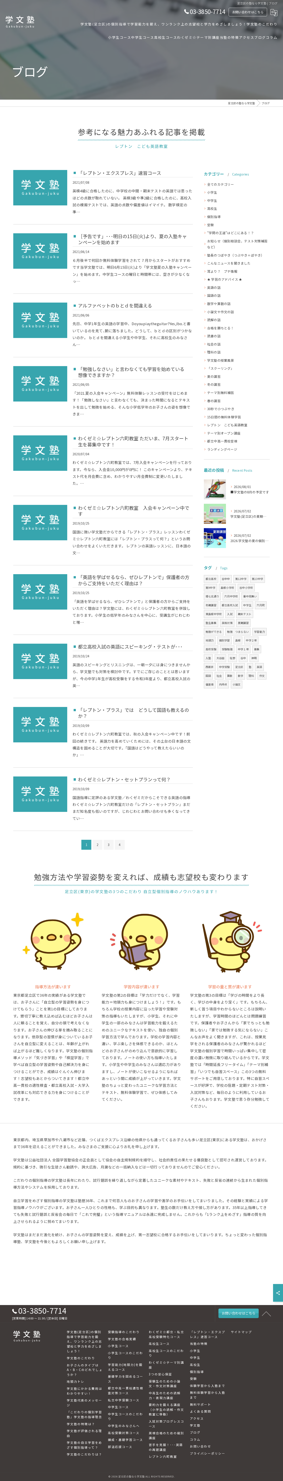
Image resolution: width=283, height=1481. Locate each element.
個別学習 (224, 640)
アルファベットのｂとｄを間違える (115, 305)
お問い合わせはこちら (248, 12)
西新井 (210, 667)
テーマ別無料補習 (220, 392)
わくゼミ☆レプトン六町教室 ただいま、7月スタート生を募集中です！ (133, 441)
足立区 (239, 667)
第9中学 (210, 587)
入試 (229, 614)
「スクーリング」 (220, 368)
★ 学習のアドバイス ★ (224, 279)
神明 (254, 658)
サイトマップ (241, 1332)
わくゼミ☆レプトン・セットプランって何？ (124, 779)
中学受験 (224, 667)
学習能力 (259, 631)
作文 (262, 676)
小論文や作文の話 (220, 311)
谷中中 (226, 579)
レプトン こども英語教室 (227, 425)
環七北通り (212, 596)
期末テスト (244, 614)
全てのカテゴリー (220, 184)
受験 (210, 224)
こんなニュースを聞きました (229, 263)
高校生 (212, 208)
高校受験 (211, 649)
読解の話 (214, 319)
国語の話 (214, 295)
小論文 (237, 684)
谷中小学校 (246, 587)
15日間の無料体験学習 (224, 417)
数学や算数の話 (219, 303)
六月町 (261, 605)
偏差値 (210, 684)
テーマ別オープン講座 (224, 433)
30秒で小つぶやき (220, 408)
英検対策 (227, 623)
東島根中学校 (214, 614)
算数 (229, 676)
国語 (208, 676)
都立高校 (211, 579)
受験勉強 (227, 649)
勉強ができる (214, 631)
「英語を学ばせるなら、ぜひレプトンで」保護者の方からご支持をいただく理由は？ (133, 580)
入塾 (208, 658)
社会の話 (214, 344)
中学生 (212, 200)
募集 (256, 649)
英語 (259, 667)
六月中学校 (231, 596)
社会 (219, 676)
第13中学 (257, 579)
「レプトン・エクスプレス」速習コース (119, 173)
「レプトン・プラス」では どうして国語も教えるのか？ (133, 713)
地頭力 (210, 640)
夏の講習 (214, 376)
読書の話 (214, 336)
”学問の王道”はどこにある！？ (230, 232)
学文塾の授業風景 (220, 360)
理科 (251, 676)
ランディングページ (222, 449)
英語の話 (214, 287)
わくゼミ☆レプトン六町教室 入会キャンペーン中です (133, 510)
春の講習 (214, 400)
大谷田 (220, 658)
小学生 (212, 192)
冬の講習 (214, 384)
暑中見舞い (250, 596)
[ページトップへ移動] (266, 1313)
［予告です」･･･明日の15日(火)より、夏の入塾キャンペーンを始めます (132, 239)
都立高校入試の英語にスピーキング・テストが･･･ (130, 646)
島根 (238, 640)
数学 (240, 676)
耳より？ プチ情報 (222, 271)
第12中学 (241, 579)
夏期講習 (243, 623)
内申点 (223, 684)
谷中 (243, 658)
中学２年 (251, 640)
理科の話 (214, 352)
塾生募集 (211, 623)
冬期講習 (211, 605)
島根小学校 (227, 587)
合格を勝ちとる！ (220, 328)
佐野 (232, 658)
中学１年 (243, 649)
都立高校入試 (230, 605)
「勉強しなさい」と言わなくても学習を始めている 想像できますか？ (133, 372)
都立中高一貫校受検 (222, 441)
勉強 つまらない (238, 631)
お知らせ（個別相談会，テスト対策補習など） (237, 244)
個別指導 (214, 216)
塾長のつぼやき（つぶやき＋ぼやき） (235, 255)
